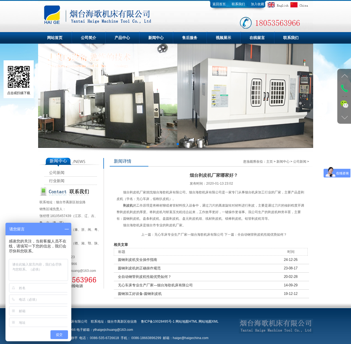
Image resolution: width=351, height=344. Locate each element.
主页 (269, 161)
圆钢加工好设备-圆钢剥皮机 (140, 294)
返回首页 (219, 4)
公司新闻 (56, 173)
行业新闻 (56, 181)
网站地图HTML (187, 321)
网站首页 (55, 37)
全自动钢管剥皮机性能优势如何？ (262, 234)
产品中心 (122, 37)
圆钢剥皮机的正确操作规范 (139, 268)
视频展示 (223, 37)
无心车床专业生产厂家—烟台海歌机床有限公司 (188, 234)
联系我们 (238, 4)
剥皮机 (128, 205)
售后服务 (189, 37)
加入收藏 (257, 4)
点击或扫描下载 (18, 93)
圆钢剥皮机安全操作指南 (137, 260)
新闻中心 (156, 37)
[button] (164, 144)
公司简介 (88, 37)
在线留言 (257, 37)
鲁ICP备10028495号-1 (158, 321)
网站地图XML (209, 321)
